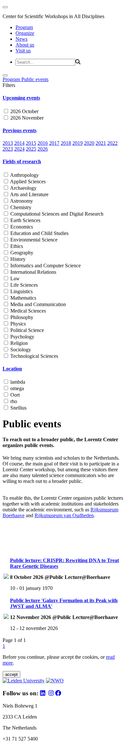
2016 (42, 143)
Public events (34, 79)
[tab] (63, 98)
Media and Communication (37, 304)
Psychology (21, 336)
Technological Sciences (33, 356)
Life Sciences (23, 285)
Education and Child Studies (38, 233)
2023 (8, 149)
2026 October (23, 111)
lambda (17, 382)
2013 (8, 143)
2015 (31, 143)
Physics (17, 323)
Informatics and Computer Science (45, 265)
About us (25, 45)
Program (24, 27)
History (17, 259)
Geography (21, 252)
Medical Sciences (27, 311)
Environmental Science (33, 239)
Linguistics (21, 291)
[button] (63, 98)
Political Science (26, 330)
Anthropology (24, 175)
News (21, 39)
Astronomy (21, 201)
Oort (14, 395)
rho (13, 401)
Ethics (16, 246)
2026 (42, 149)
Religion (18, 343)
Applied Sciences (27, 181)
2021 (101, 143)
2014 (19, 143)
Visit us (23, 50)
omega (16, 388)
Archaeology (23, 188)
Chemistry (20, 207)
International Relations (32, 272)
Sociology (20, 349)
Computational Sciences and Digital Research (56, 214)
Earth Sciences (24, 220)
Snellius (17, 408)
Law (14, 278)
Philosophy (21, 317)
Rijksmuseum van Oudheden (64, 515)
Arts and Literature (28, 194)
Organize (25, 33)
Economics (21, 226)
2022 (112, 143)
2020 (89, 143)
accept (11, 674)
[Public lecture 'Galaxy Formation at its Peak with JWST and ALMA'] (6, 617)
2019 (77, 143)
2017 (54, 143)
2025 (31, 149)
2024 (19, 149)
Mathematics (22, 298)
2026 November (26, 118)
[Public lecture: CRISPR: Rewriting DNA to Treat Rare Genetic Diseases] (6, 577)
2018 (66, 143)
